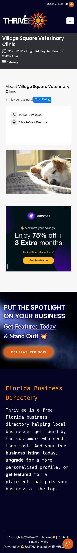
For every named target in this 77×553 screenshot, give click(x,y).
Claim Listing (42, 99)
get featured (18, 474)
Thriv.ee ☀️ (47, 537)
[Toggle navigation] (70, 20)
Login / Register (57, 4)
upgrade (14, 460)
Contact (63, 537)
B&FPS (30, 546)
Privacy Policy (38, 542)
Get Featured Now (28, 352)
